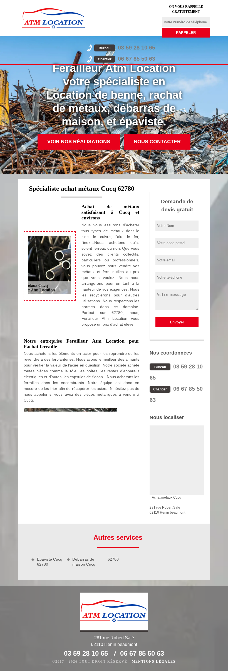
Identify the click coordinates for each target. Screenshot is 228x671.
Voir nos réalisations (78, 141)
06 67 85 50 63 (126, 59)
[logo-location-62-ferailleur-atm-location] (53, 18)
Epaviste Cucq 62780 (49, 561)
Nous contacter (157, 141)
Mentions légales (154, 661)
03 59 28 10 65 (127, 47)
